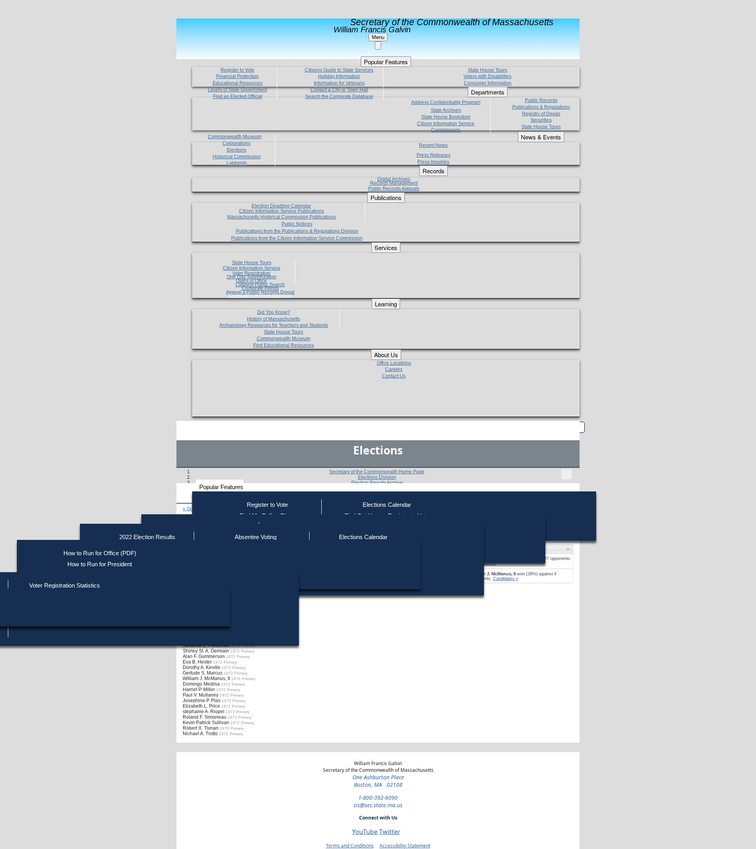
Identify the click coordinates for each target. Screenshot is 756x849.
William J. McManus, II (206, 678)
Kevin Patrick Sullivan (206, 722)
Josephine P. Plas (201, 700)
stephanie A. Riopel (203, 711)
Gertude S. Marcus (202, 673)
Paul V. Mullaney (201, 695)
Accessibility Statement (405, 845)
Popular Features (221, 487)
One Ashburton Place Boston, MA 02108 (378, 780)
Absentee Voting (255, 537)
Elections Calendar (387, 504)
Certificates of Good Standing (260, 295)
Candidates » (505, 578)
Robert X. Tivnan (201, 728)
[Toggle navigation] (566, 474)
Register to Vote (267, 504)
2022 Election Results (147, 537)
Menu (378, 37)
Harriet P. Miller (199, 689)
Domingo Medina (201, 684)
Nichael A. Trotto (200, 733)
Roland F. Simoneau (204, 717)
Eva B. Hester (197, 662)
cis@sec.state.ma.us (378, 805)
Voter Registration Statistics (64, 585)
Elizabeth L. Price (201, 706)
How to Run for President (99, 564)
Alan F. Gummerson (204, 656)
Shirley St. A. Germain (206, 651)
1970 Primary (243, 679)
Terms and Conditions (350, 845)
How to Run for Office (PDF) (99, 553)
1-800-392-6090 (378, 797)
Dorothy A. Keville (201, 667)
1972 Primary (243, 645)
